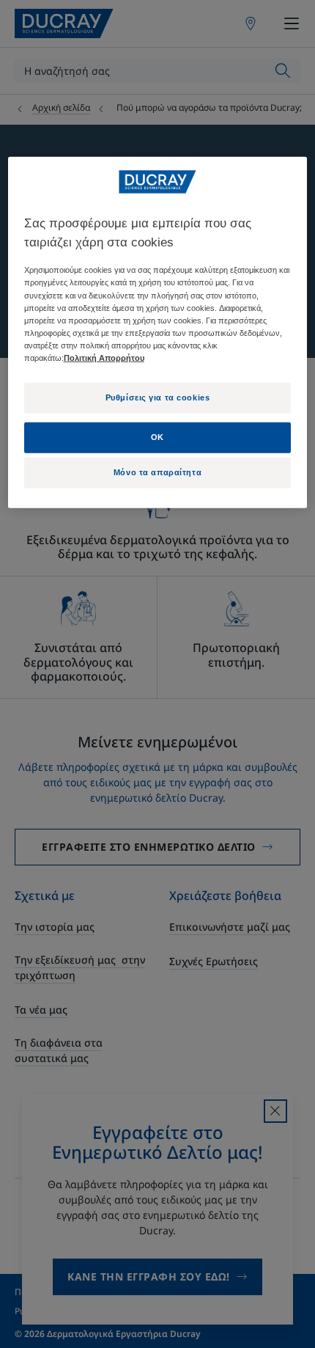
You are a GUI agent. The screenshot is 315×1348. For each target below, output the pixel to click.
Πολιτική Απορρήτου (104, 358)
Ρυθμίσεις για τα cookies (157, 397)
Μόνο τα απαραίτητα (157, 472)
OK (157, 436)
